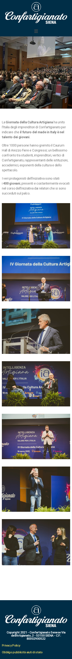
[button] (36, 31)
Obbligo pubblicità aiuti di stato (22, 652)
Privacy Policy (11, 645)
